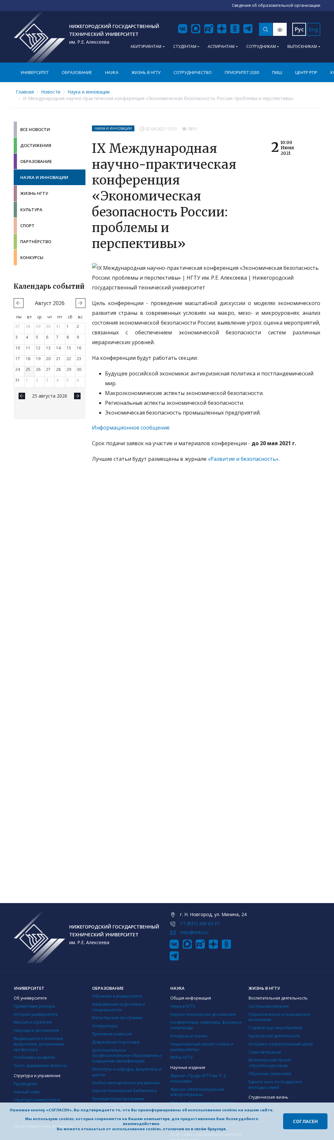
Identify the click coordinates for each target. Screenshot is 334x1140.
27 (17, 326)
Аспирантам (221, 46)
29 (38, 326)
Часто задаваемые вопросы (40, 1065)
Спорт (27, 225)
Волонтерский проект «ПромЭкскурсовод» (270, 1062)
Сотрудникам (261, 46)
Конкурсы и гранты (188, 1036)
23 (79, 358)
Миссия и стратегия (33, 1022)
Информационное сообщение (131, 427)
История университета (36, 1014)
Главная (25, 92)
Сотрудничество (193, 72)
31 (58, 326)
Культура (31, 209)
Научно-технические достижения (202, 1014)
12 (38, 348)
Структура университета (37, 1100)
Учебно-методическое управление (126, 1083)
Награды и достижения (36, 1030)
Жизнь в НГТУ (145, 72)
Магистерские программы (117, 1017)
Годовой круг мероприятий (275, 1027)
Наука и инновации (89, 92)
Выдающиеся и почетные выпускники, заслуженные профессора (39, 1044)
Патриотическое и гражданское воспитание (280, 1017)
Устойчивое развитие (34, 1057)
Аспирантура (104, 1026)
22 (69, 358)
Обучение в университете (117, 996)
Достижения (35, 145)
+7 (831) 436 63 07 (200, 923)
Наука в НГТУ (182, 1006)
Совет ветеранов (265, 1052)
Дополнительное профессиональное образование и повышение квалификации (127, 1055)
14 (58, 348)
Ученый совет (27, 1092)
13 (48, 348)
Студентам (184, 46)
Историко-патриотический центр (281, 1044)
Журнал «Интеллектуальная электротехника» (197, 1092)
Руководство (26, 1084)
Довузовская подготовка (115, 1042)
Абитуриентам (145, 46)
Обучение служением (270, 1073)
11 (28, 348)
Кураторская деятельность (274, 1036)
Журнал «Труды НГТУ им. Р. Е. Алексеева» (198, 1078)
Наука (111, 72)
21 (58, 358)
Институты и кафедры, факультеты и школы (126, 1071)
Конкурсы (31, 257)
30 (48, 326)
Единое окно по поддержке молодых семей (275, 1084)
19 (38, 358)
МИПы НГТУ (181, 1057)
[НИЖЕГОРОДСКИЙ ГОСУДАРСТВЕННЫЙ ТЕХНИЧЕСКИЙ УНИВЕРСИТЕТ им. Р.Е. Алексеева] (39, 37)
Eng (313, 29)
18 (28, 358)
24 (17, 369)
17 (17, 358)
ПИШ (277, 72)
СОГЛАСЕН (305, 1121)
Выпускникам (302, 46)
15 (69, 348)
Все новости (35, 129)
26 (38, 369)
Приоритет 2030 (242, 72)
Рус (299, 29)
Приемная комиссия (112, 1034)
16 (79, 348)
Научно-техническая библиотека (124, 1090)
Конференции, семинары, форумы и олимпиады (206, 1024)
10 (17, 348)
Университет (34, 72)
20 (48, 358)
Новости (50, 92)
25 (28, 369)
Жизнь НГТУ (34, 193)
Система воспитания (269, 1006)
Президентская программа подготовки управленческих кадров (126, 1101)
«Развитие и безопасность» (243, 458)
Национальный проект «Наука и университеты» (201, 1046)
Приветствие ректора (34, 1006)
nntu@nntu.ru (194, 932)
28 (28, 326)
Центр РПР (306, 72)
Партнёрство (35, 241)
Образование (77, 72)
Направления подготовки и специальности (118, 1007)
